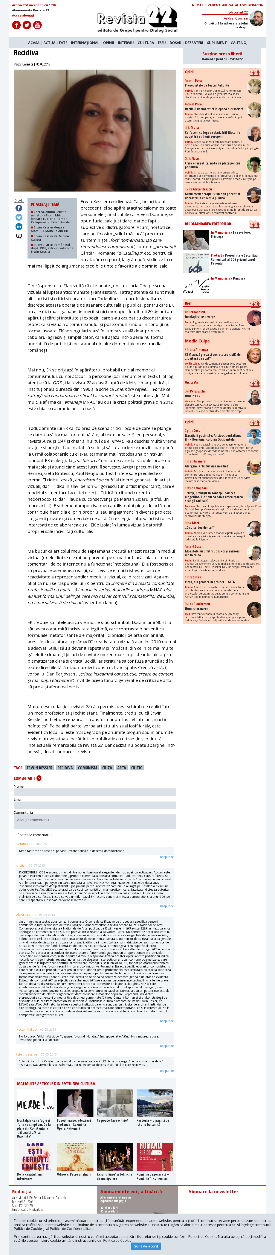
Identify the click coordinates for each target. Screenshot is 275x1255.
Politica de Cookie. (117, 1240)
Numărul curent (206, 5)
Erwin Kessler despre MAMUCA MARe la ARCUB (49, 229)
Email (18, 799)
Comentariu (23, 812)
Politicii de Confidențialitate (71, 1228)
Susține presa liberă (222, 56)
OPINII (108, 43)
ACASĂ (34, 43)
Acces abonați (23, 15)
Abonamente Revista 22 (30, 10)
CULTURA (146, 43)
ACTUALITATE (55, 43)
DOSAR (175, 43)
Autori (241, 5)
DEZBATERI (194, 43)
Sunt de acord (146, 1246)
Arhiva (227, 5)
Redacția (255, 5)
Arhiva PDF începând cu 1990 (34, 5)
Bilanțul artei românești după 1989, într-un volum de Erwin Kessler (52, 248)
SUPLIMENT (217, 43)
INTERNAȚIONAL (85, 43)
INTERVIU (126, 43)
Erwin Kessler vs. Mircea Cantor (50, 238)
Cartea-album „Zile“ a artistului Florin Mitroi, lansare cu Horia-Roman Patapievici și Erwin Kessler (51, 217)
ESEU (162, 43)
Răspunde (167, 857)
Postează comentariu (34, 834)
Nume (19, 786)
